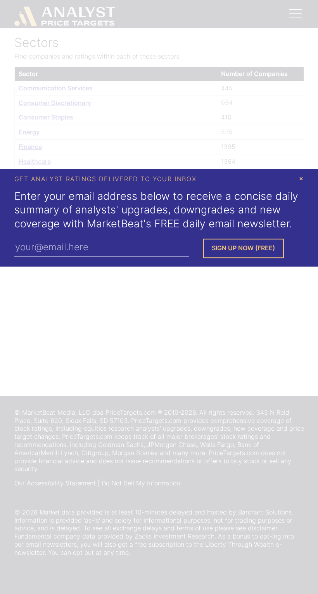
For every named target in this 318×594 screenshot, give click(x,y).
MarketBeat (115, 223)
